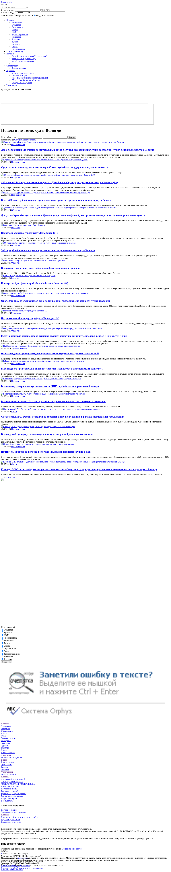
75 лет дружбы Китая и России (26, 80)
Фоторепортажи (19, 68)
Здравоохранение (20, 34)
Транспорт (16, 39)
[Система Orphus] (85, 719)
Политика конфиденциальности (15, 866)
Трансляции (11, 85)
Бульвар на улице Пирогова (13, 793)
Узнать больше (16, 870)
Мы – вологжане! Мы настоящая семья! (30, 78)
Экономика (17, 22)
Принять (5, 870)
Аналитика (6, 755)
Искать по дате (8, 10)
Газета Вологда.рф (14, 51)
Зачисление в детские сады (24, 58)
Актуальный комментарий (13, 779)
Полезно (10, 54)
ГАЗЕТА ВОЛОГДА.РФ (12, 757)
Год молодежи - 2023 (10, 819)
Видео (4, 760)
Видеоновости (7, 762)
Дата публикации (9, 137)
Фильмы (5, 769)
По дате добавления (45, 15)
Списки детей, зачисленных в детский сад (20, 817)
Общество (16, 25)
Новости (10, 20)
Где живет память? (9, 791)
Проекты (10, 70)
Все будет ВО (7, 801)
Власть (15, 29)
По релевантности (24, 15)
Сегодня (18, 140)
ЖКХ (14, 32)
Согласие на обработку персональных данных (22, 868)
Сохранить (6, 662)
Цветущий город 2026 (22, 82)
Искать (72, 137)
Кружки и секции (9, 810)
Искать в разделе (8, 13)
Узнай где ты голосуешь (23, 61)
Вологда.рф (6, 2)
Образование (18, 27)
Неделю (26, 140)
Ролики (4, 767)
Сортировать (7, 15)
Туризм (15, 42)
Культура (16, 44)
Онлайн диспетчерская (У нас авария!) (29, 56)
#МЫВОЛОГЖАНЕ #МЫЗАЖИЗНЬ (18, 784)
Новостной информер (11, 822)
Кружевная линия (9, 789)
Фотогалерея (12, 66)
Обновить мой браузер (72, 849)
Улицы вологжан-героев (23, 73)
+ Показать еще (8, 477)
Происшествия (18, 49)
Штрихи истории (20, 75)
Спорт (15, 46)
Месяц (33, 140)
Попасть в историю (10, 786)
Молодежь (16, 37)
